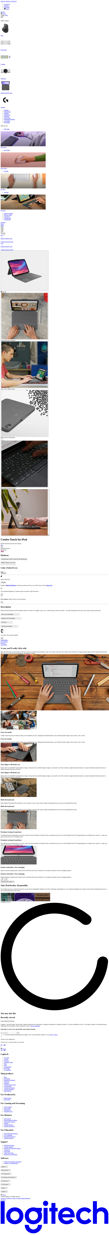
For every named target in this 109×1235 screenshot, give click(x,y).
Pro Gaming (7, 1108)
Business (6, 6)
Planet (2, 225)
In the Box (3, 622)
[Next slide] (6, 879)
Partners (6, 1123)
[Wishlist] (2, 229)
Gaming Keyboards (9, 1088)
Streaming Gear (8, 1111)
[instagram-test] (1, 1045)
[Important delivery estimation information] (2, 594)
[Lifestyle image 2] (24, 364)
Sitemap (28, 1198)
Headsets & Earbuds (9, 1080)
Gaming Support (8, 1147)
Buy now (3, 573)
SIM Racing (7, 1110)
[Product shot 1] (24, 271)
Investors (6, 1061)
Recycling (7, 1068)
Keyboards (7, 1078)
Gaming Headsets (9, 1089)
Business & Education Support (12, 1148)
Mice (5, 1077)
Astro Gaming (8, 1107)
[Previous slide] (2, 879)
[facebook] (4, 1045)
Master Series (7, 1098)
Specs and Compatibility (7, 614)
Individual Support (9, 1145)
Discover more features (7, 881)
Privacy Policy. (54, 1034)
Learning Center (8, 1062)
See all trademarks (35, 1026)
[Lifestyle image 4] (24, 463)
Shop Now (49, 585)
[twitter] (3, 1045)
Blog (5, 1064)
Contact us (7, 1150)
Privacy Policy (12, 1198)
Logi (2, 235)
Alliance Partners (8, 1125)
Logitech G (7, 4)
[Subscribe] (18, 1033)
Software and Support (6, 626)
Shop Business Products (10, 1120)
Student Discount (8, 1138)
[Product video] (25, 512)
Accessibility (7, 1070)
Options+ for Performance (11, 1163)
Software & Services (9, 1122)
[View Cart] (2, 233)
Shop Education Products (11, 1133)
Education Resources (9, 1136)
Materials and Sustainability (8, 618)
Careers (6, 1059)
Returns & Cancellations (10, 1154)
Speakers (6, 1083)
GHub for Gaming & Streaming (12, 1161)
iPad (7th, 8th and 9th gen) (20, 559)
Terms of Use (4, 1198)
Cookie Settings (21, 1198)
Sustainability (7, 1067)
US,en (4, 13)
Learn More (4, 644)
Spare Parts (7, 1151)
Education (7, 7)
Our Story (6, 1057)
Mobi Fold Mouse (11, 585)
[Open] (4, 234)
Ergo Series (7, 1099)
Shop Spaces (7, 1118)
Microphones (7, 1091)
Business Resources (9, 1126)
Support (3, 12)
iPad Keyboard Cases (6, 238)
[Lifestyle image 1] (24, 316)
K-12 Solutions (8, 1135)
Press (5, 1065)
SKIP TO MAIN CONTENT (9, 1)
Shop (2, 15)
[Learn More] (2, 439)
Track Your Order (9, 1153)
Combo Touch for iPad (7, 242)
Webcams (6, 1081)
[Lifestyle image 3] (24, 413)
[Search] (2, 227)
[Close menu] (2, 17)
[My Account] (2, 232)
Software (3, 222)
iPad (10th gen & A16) (6, 559)
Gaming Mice (7, 1086)
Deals (2, 224)
